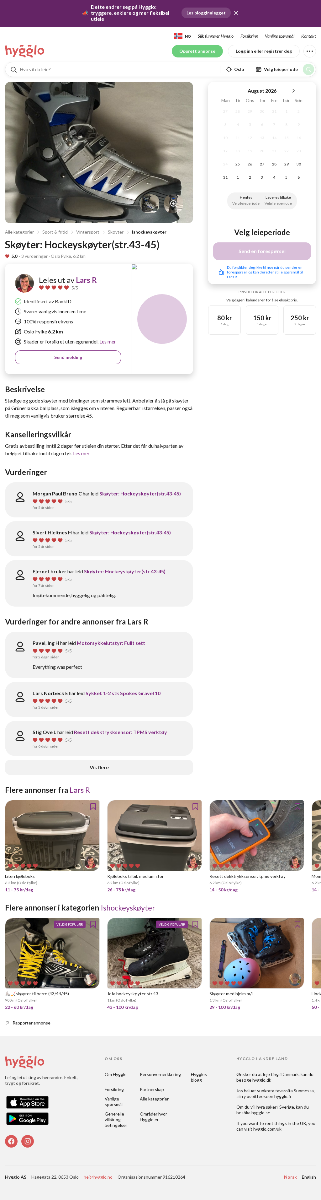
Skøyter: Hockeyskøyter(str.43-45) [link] (140, 493)
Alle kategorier (19, 232)
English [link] (309, 1177)
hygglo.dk (261, 1080)
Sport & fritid (55, 232)
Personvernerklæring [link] (160, 1074)
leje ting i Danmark (281, 1074)
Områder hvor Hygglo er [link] (154, 1116)
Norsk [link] (290, 1177)
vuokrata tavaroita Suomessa (285, 1090)
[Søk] (308, 69)
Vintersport (87, 232)
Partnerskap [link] (152, 1089)
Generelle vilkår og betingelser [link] (116, 1119)
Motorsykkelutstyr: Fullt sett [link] (111, 643)
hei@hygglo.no (98, 1177)
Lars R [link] (86, 279)
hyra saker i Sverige (275, 1107)
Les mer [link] (107, 341)
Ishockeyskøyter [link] (128, 907)
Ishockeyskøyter (149, 232)
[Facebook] (11, 1141)
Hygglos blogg (199, 1077)
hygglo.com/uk (267, 1129)
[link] (25, 51)
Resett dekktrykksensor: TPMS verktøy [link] (120, 732)
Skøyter (116, 232)
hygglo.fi (282, 1096)
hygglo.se (260, 1112)
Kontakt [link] (308, 36)
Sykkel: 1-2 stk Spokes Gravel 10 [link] (123, 693)
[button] (236, 13)
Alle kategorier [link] (154, 1098)
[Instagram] (27, 1141)
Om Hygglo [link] (116, 1074)
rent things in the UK (285, 1123)
